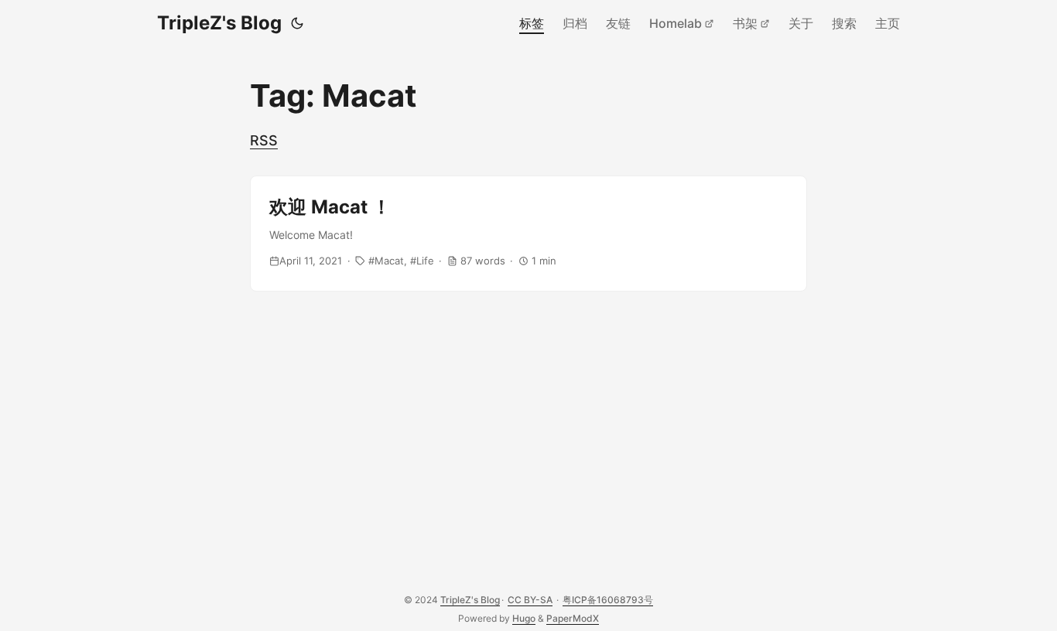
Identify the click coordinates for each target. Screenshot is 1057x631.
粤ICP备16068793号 (608, 599)
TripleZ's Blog (219, 23)
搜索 (844, 23)
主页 (887, 23)
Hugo (523, 618)
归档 (575, 23)
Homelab (675, 23)
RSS (264, 140)
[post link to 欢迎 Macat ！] (528, 233)
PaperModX (572, 618)
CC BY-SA (530, 599)
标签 (531, 23)
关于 (800, 23)
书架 (745, 23)
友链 (618, 23)
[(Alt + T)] (297, 23)
